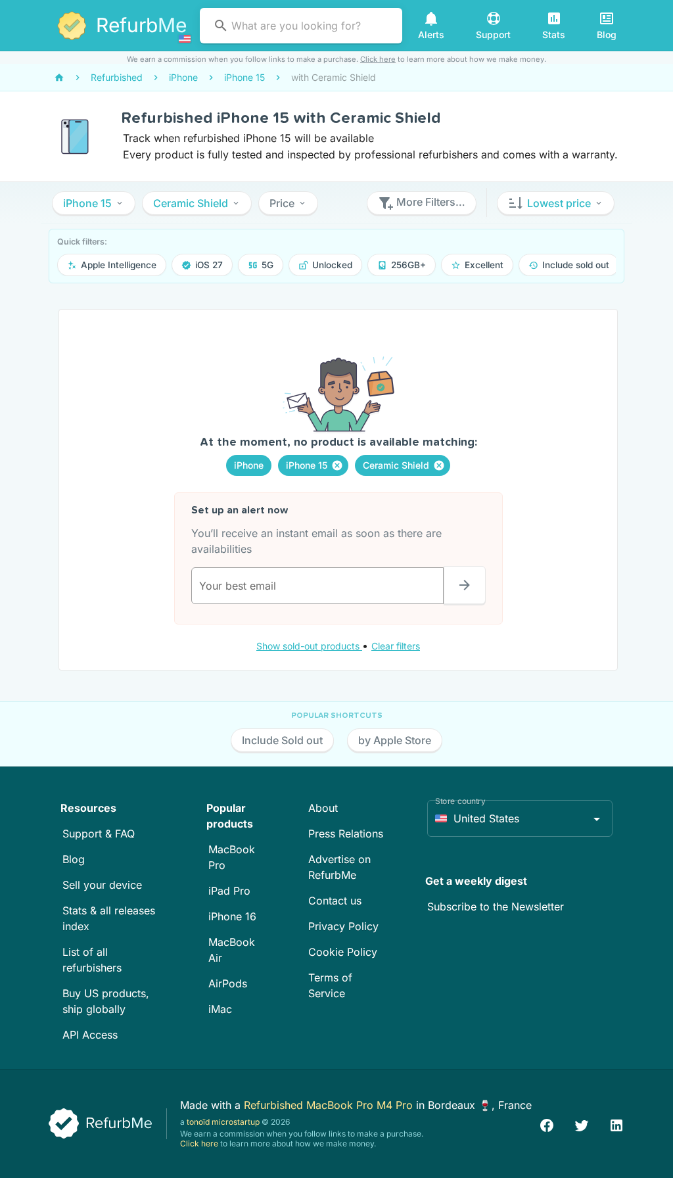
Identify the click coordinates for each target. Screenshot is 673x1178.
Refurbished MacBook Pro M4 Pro (330, 1105)
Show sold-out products (309, 645)
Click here (378, 59)
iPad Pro (229, 890)
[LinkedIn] (616, 1124)
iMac (220, 1009)
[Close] (337, 465)
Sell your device (102, 884)
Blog (73, 859)
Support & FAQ (98, 833)
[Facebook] (547, 1124)
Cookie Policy (342, 951)
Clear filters (395, 645)
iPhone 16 (232, 916)
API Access (90, 1034)
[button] (93, 203)
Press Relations (345, 833)
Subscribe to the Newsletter (495, 906)
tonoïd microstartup (223, 1122)
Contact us (334, 900)
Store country (460, 801)
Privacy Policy (343, 926)
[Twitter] (582, 1124)
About (323, 807)
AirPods (227, 983)
